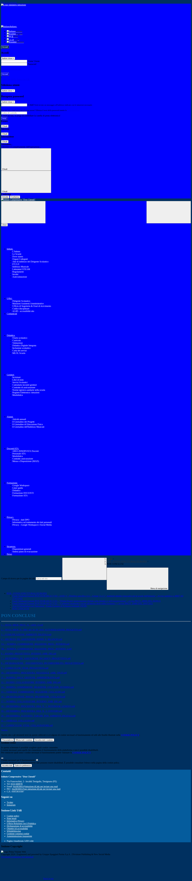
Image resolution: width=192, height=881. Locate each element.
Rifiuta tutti (24, 740)
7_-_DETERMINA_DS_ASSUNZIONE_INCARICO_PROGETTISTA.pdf (36, 658)
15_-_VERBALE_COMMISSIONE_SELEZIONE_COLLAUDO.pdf (33, 692)
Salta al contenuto (9, 2)
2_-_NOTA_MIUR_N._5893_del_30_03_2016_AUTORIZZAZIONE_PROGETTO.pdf (41, 629)
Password (32, 64)
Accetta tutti (44, 740)
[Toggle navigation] (23, 212)
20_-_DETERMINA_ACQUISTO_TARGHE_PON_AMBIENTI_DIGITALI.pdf (38, 716)
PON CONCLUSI (20, 608)
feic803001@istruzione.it (35, 786)
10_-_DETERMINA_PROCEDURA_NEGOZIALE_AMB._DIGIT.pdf (34, 673)
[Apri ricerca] (168, 212)
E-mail (31, 105)
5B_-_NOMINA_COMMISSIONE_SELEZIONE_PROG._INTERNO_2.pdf (36, 649)
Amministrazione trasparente (19, 836)
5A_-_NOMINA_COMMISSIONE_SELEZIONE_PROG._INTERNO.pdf (35, 644)
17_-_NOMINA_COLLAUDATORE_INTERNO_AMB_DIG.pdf (31, 701)
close (4, 225)
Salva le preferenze (23, 765)
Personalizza (7, 740)
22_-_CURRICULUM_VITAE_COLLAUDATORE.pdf (27, 725)
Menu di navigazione (158, 588)
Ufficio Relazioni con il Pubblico (21, 823)
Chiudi (4, 126)
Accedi (5, 47)
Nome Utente (34, 61)
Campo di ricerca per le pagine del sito (18, 578)
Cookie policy (13, 816)
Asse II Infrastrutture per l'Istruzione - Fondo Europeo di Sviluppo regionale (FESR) (49, 606)
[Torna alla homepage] (96, 199)
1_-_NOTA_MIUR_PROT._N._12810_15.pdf (22, 625)
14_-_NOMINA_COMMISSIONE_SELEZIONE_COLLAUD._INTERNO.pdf (37, 687)
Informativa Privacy (15, 821)
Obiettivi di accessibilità (17, 828)
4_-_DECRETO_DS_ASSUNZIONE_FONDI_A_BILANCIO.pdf (31, 639)
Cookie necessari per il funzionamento (18, 760)
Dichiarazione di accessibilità (19, 826)
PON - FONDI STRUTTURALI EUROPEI (127, 561)
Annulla (5, 197)
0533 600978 (16, 784)
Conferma (15, 197)
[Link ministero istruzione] (13, 5)
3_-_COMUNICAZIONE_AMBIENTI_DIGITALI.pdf (26, 634)
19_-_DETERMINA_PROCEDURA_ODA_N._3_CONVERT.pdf (31, 711)
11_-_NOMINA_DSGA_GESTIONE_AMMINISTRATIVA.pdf (30, 677)
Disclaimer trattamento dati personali (17, 857)
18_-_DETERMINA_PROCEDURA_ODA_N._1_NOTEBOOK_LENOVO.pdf (38, 706)
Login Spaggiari (73, 110)
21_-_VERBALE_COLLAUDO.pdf (17, 720)
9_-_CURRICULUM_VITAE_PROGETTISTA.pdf (24, 668)
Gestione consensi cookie (18, 833)
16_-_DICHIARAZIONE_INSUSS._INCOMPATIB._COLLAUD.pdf (33, 696)
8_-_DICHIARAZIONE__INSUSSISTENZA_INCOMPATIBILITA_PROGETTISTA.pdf (42, 663)
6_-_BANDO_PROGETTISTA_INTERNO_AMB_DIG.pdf (28, 653)
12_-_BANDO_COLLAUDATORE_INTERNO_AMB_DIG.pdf (31, 682)
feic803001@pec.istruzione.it (36, 789)
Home (109, 559)
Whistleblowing (14, 831)
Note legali (11, 818)
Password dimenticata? (11, 69)
